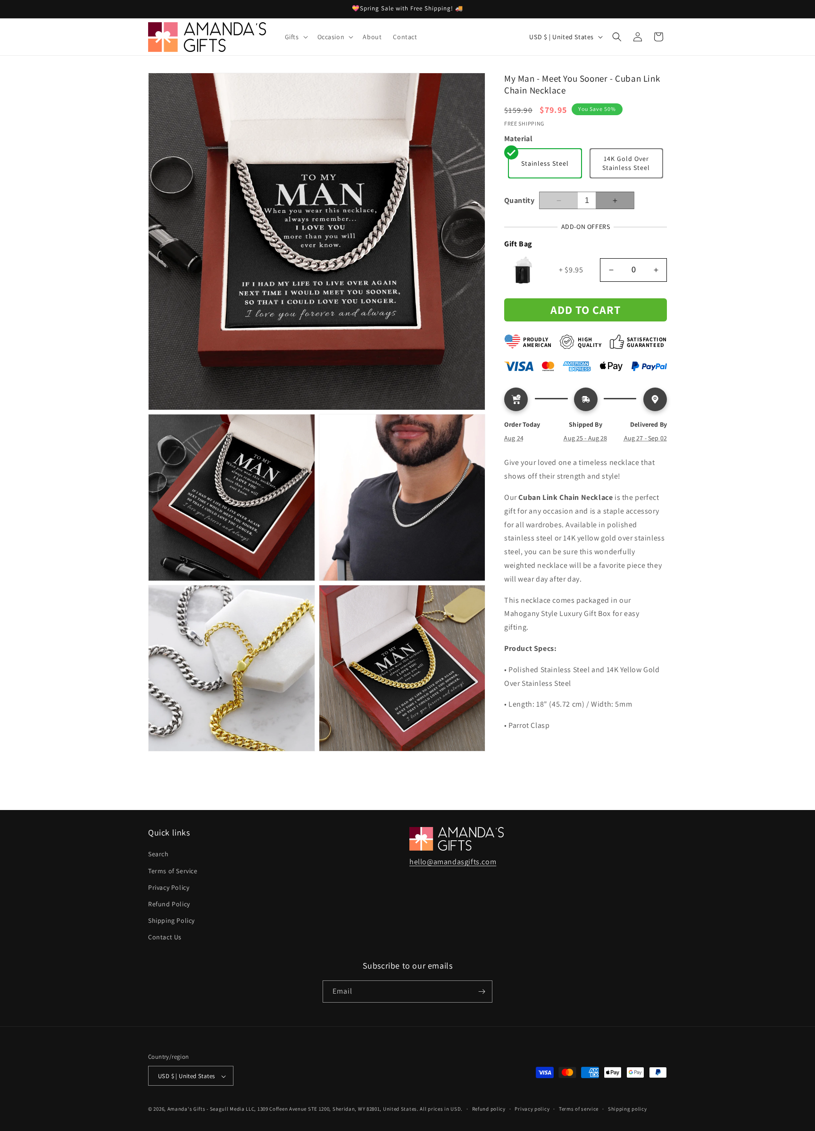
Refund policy (489, 1109)
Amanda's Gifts (186, 1109)
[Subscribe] (481, 991)
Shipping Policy (171, 920)
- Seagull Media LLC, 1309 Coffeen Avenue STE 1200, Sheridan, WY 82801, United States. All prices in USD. (335, 1109)
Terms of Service (173, 871)
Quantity (519, 200)
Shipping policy (627, 1109)
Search (158, 854)
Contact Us (165, 937)
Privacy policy (532, 1109)
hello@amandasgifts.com (452, 862)
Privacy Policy (168, 887)
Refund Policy (169, 904)
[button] (295, 37)
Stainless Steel (545, 163)
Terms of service (579, 1109)
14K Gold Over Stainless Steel (626, 163)
